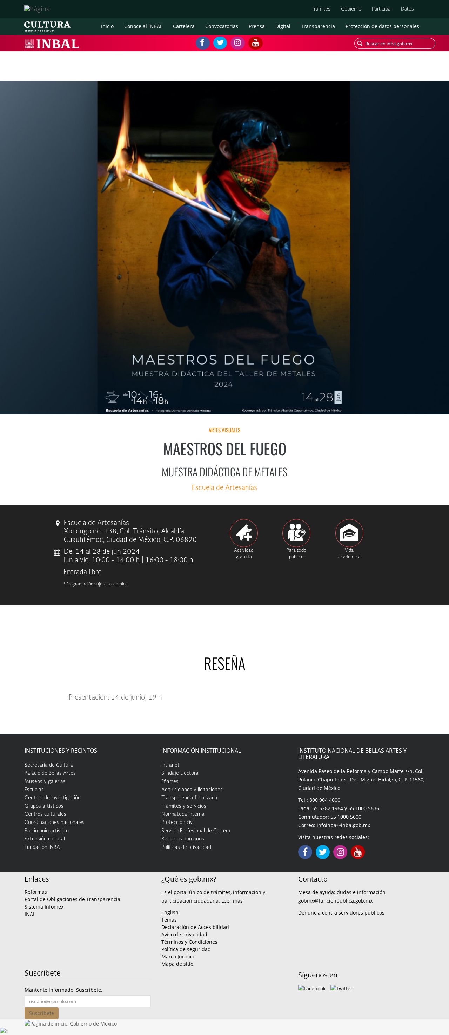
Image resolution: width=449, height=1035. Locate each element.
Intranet (170, 765)
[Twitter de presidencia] (341, 987)
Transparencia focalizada (189, 797)
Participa (381, 8)
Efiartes (170, 781)
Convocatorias (221, 26)
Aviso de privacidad (184, 934)
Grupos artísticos (44, 806)
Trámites (320, 8)
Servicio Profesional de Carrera (195, 830)
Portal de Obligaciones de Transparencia (72, 899)
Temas (169, 919)
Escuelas (34, 789)
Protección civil (178, 822)
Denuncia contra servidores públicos (341, 912)
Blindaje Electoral (180, 773)
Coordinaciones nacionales (55, 822)
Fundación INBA (42, 847)
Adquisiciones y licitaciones (192, 789)
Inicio (107, 26)
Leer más (232, 900)
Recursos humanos (182, 839)
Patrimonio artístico (47, 830)
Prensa (257, 26)
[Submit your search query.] (359, 43)
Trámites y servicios (183, 806)
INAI (29, 914)
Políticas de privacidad (186, 847)
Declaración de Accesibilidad (195, 927)
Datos (407, 8)
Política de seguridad (186, 949)
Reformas (36, 892)
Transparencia (318, 26)
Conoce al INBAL (143, 26)
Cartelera (184, 26)
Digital (282, 26)
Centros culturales (45, 814)
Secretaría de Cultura (49, 765)
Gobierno (351, 8)
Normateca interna (183, 814)
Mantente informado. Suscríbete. (63, 990)
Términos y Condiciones (189, 941)
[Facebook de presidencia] (312, 987)
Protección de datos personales (382, 26)
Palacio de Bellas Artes (50, 773)
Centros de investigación (53, 797)
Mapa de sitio (177, 964)
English (170, 912)
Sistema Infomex (44, 906)
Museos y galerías (45, 781)
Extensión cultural (45, 839)
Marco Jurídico (178, 956)
